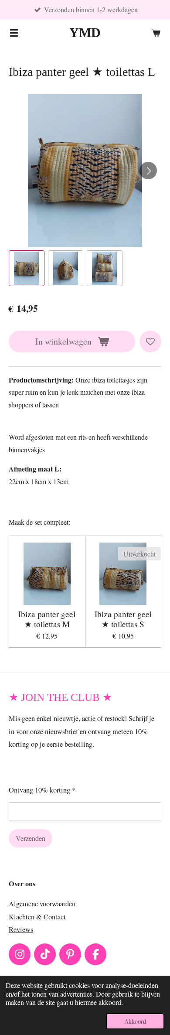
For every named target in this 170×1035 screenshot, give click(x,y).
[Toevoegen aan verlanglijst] (150, 341)
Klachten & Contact (37, 917)
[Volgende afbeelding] (148, 170)
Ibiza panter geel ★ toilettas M (46, 619)
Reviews (21, 929)
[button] (26, 268)
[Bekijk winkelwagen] (156, 32)
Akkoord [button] (135, 1021)
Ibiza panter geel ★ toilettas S (123, 619)
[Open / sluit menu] (14, 32)
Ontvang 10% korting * (42, 790)
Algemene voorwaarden (42, 904)
